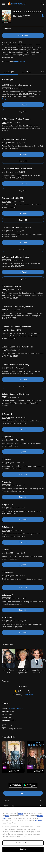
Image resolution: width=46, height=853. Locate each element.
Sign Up (23, 793)
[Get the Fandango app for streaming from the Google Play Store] (30, 785)
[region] (23, 830)
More (4, 99)
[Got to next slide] (43, 661)
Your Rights (38, 821)
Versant (20, 813)
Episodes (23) (9, 72)
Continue (23, 849)
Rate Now (29, 695)
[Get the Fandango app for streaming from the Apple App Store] (15, 785)
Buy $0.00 (23, 112)
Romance (19, 708)
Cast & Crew (26, 72)
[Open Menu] (3, 3)
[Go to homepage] (17, 3)
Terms (7, 816)
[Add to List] (43, 15)
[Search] (42, 3)
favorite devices (19, 62)
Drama (11, 708)
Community (17, 695)
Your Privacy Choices (23, 843)
